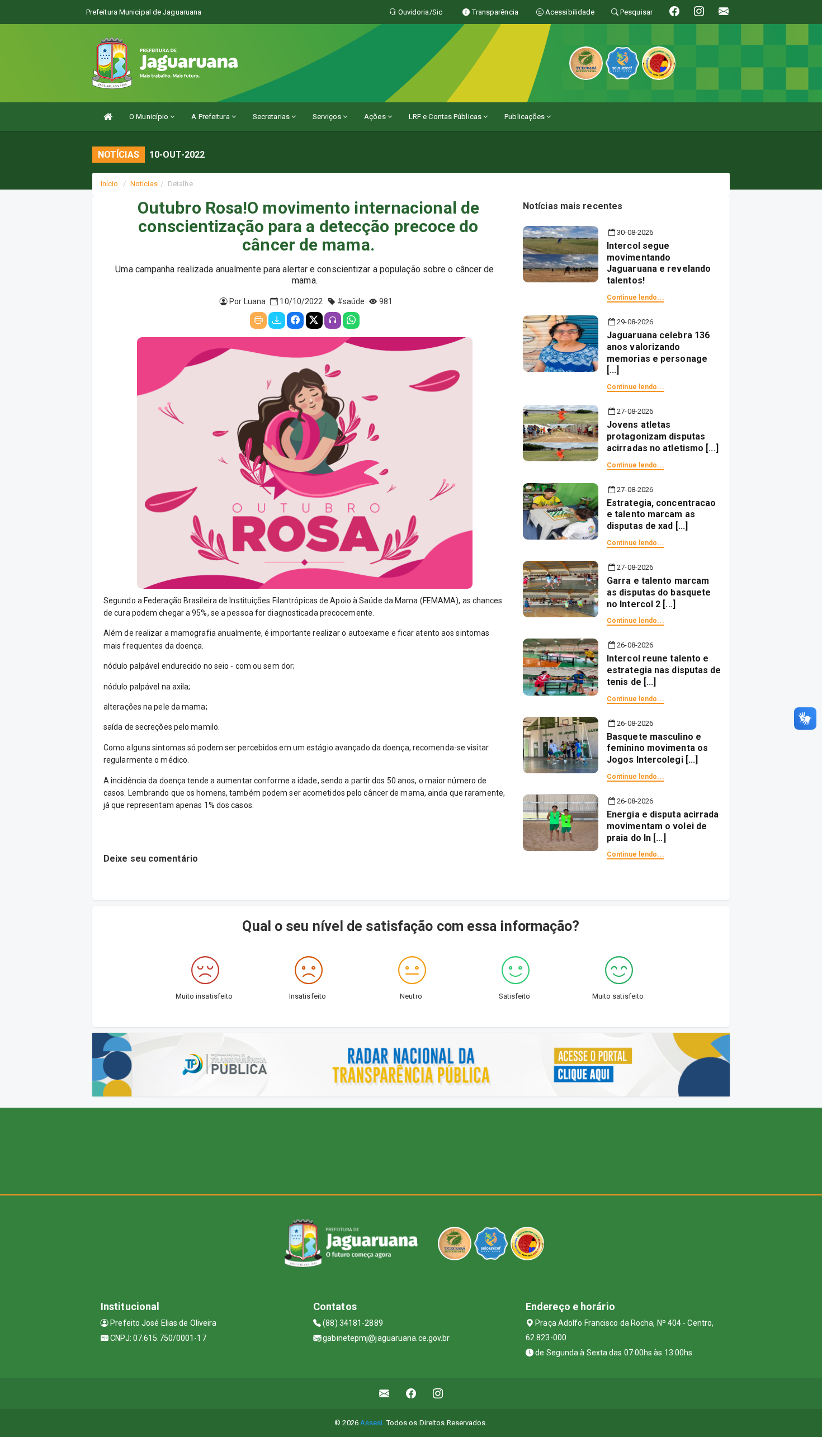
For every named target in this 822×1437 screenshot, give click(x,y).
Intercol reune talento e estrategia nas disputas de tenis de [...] (664, 670)
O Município (149, 116)
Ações (376, 116)
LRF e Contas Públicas (446, 116)
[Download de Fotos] (276, 320)
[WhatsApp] (351, 320)
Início (110, 183)
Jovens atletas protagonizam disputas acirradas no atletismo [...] (663, 436)
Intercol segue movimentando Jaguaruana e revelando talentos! (659, 263)
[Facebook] (295, 320)
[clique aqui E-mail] (384, 1393)
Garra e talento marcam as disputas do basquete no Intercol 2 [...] (659, 592)
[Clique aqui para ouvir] (332, 320)
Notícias (144, 183)
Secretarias (272, 116)
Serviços (328, 116)
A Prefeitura (211, 116)
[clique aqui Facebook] (411, 1393)
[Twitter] (314, 320)
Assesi (371, 1423)
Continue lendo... (635, 297)
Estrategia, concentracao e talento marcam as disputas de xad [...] (661, 515)
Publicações (525, 116)
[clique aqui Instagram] (438, 1393)
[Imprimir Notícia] (258, 320)
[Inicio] (108, 116)
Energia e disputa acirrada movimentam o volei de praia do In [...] (663, 826)
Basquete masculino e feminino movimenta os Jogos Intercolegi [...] (657, 748)
